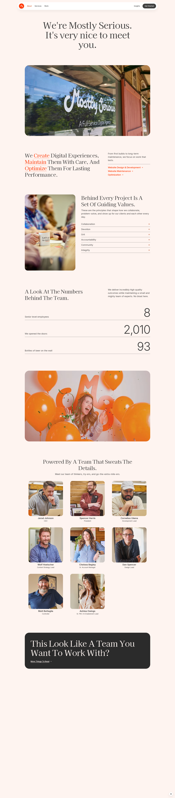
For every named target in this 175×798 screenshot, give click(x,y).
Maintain (35, 161)
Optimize (36, 168)
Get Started (149, 6)
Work (46, 6)
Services (38, 6)
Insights (137, 6)
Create (41, 155)
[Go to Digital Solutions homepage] (21, 6)
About (29, 6)
